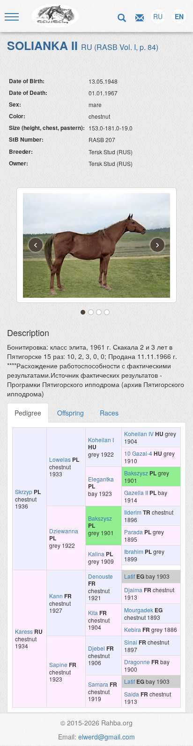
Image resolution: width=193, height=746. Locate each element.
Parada (133, 532)
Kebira (132, 629)
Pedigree (28, 412)
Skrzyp (23, 491)
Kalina (96, 554)
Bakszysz (136, 473)
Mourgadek (138, 610)
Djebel (96, 648)
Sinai (130, 642)
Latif (129, 576)
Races (109, 412)
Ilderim (132, 512)
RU (158, 16)
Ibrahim (133, 551)
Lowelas (60, 459)
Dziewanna (63, 531)
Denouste (100, 576)
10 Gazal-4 (138, 453)
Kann (56, 596)
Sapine (58, 664)
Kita (93, 613)
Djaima (133, 590)
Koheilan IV (139, 434)
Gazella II (136, 492)
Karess (24, 631)
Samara (98, 684)
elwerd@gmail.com (106, 736)
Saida (131, 694)
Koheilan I (101, 440)
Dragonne (137, 662)
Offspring (70, 412)
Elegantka (101, 479)
